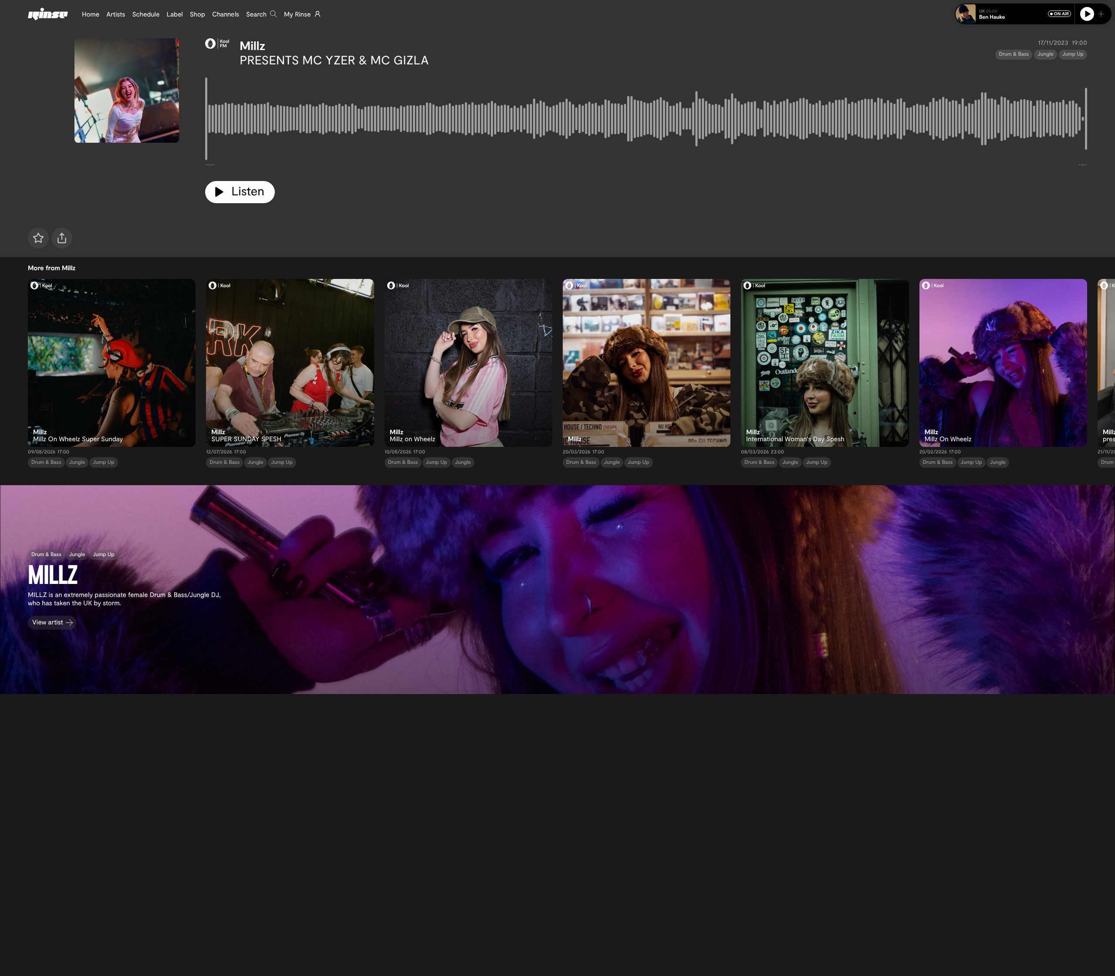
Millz (252, 45)
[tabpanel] (646, 120)
